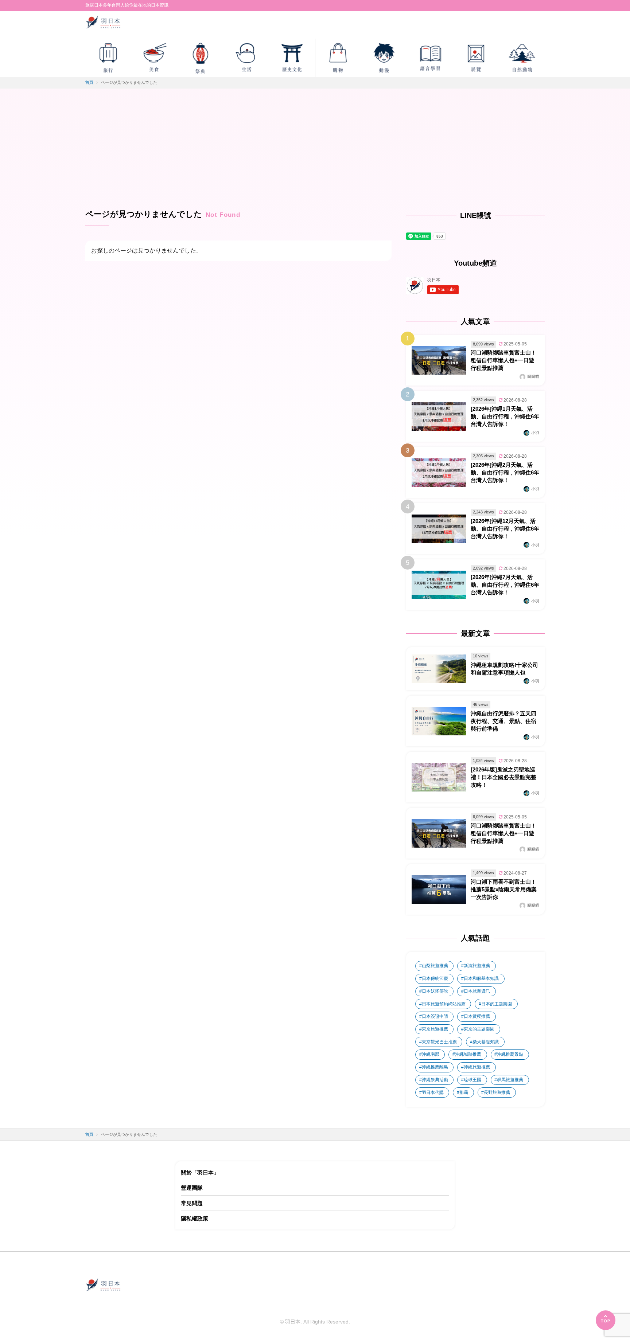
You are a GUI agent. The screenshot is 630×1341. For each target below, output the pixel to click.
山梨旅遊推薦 (435, 965)
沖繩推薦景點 (510, 1054)
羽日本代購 (433, 1092)
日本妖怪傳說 (435, 991)
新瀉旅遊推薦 (477, 965)
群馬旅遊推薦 (510, 1079)
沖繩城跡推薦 (468, 1054)
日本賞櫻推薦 (477, 1016)
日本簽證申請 (435, 1016)
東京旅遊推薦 (435, 1029)
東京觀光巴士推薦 (439, 1041)
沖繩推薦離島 (435, 1067)
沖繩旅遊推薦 (477, 1067)
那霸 (463, 1092)
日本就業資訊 (477, 991)
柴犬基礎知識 (485, 1041)
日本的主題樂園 (496, 1003)
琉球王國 (472, 1079)
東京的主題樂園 (479, 1029)
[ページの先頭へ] (605, 1320)
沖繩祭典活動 (435, 1079)
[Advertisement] (315, 154)
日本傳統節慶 (435, 978)
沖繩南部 (430, 1054)
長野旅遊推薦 (497, 1092)
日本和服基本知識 (481, 978)
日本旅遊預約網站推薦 (444, 1003)
